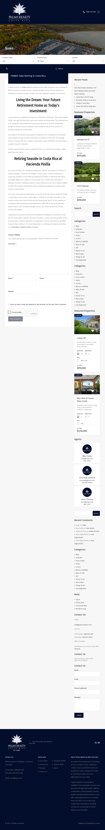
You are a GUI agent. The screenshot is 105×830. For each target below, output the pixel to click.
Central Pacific (59, 764)
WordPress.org (81, 609)
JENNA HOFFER (94, 531)
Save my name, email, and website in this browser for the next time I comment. (38, 304)
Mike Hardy (87, 456)
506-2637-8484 (87, 483)
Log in (78, 599)
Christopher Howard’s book (20, 227)
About (56, 768)
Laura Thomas (87, 499)
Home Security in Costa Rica (86, 106)
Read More (87, 132)
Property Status (7, 57)
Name (10, 278)
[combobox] (17, 61)
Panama (42, 768)
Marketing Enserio (93, 823)
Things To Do (80, 257)
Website (11, 291)
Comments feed (81, 606)
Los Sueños (43, 761)
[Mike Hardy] (87, 453)
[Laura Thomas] (87, 496)
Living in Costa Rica (83, 103)
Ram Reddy (90, 528)
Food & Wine (80, 232)
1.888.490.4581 (88, 634)
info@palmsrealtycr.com (83, 625)
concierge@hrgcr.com (87, 480)
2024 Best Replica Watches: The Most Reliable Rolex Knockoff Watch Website (85, 91)
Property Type (41, 57)
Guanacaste (43, 764)
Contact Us (43, 771)
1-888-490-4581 (91, 12)
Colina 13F (81, 338)
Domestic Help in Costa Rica (86, 100)
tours (36, 227)
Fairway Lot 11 (83, 139)
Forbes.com (26, 87)
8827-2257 (87, 504)
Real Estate (80, 254)
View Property (87, 330)
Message (77, 697)
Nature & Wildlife (82, 241)
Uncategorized (81, 260)
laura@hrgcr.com (87, 502)
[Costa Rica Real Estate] (19, 20)
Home (34, 81)
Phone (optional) (80, 688)
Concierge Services (87, 478)
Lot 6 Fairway (83, 186)
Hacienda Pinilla (60, 761)
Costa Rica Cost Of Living (85, 97)
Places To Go (80, 251)
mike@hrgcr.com (87, 459)
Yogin (84, 525)
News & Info (41, 81)
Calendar (79, 229)
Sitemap (77, 649)
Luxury (78, 238)
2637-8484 (87, 461)
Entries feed (80, 603)
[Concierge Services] (87, 474)
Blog (77, 226)
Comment (12, 244)
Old (77, 248)
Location (75, 57)
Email (42, 278)
